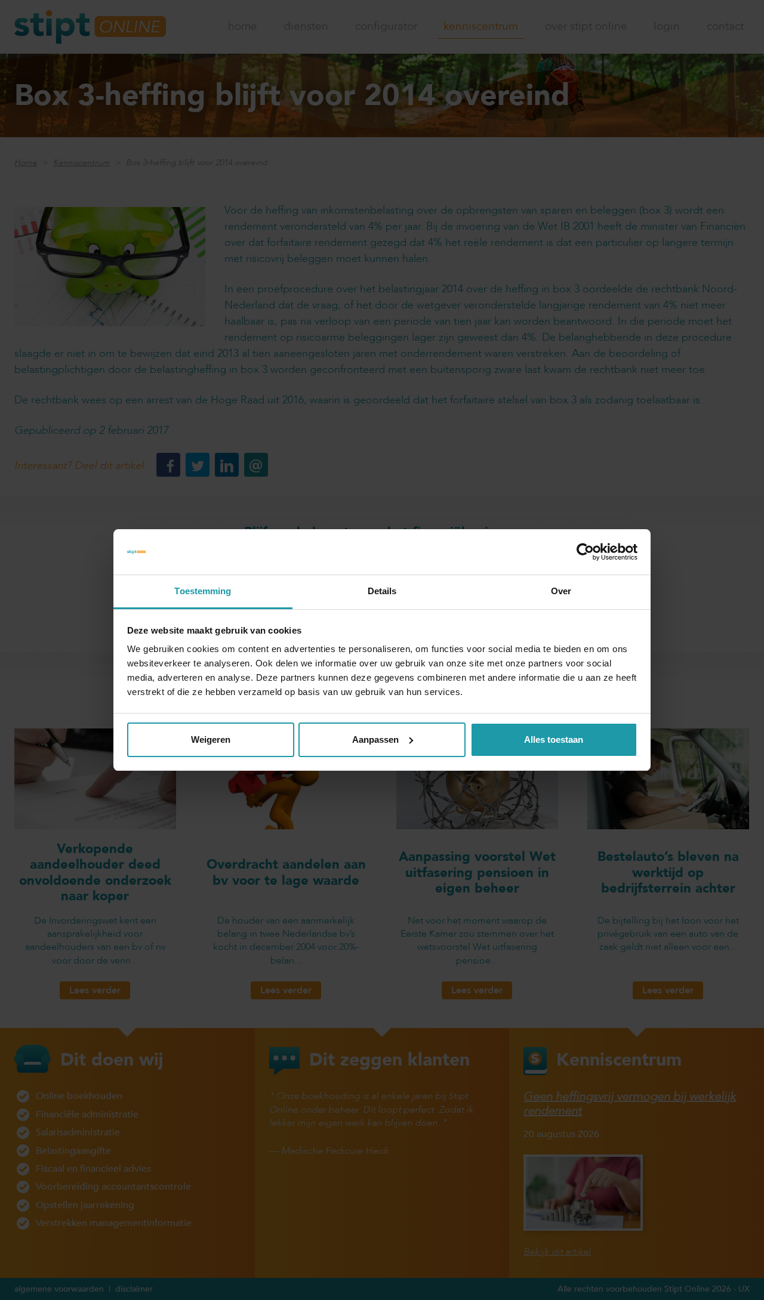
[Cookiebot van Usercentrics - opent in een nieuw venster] (585, 552)
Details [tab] (382, 591)
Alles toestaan (553, 739)
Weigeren (210, 739)
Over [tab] (561, 591)
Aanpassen (375, 739)
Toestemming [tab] (202, 591)
